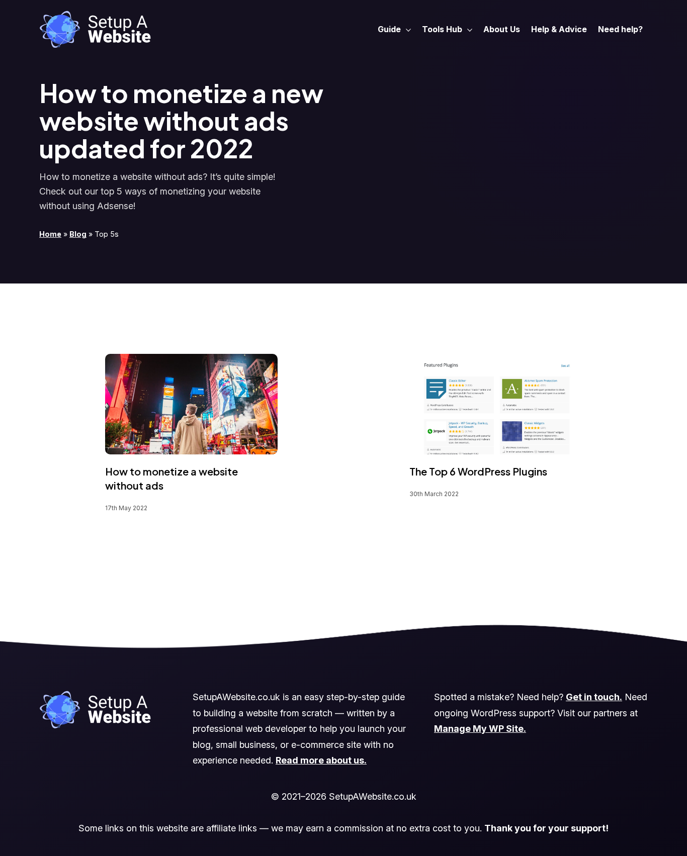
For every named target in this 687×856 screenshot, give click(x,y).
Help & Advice (559, 29)
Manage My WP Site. (480, 728)
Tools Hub (442, 29)
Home (50, 234)
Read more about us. (321, 760)
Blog (78, 234)
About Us (501, 29)
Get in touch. (594, 697)
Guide (389, 29)
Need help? (620, 29)
